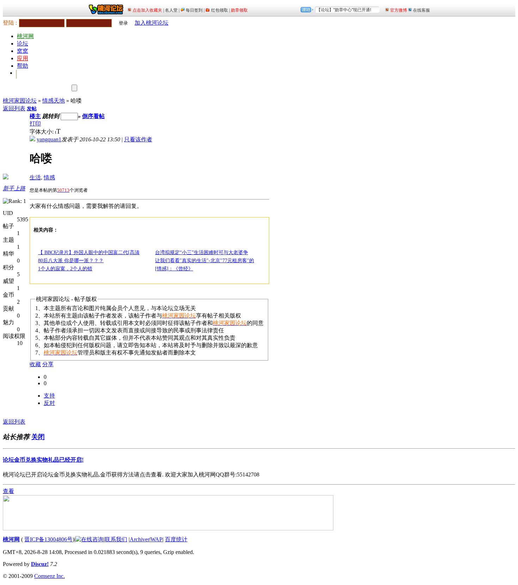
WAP (156, 539)
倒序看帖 (93, 116)
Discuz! (40, 564)
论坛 (22, 44)
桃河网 (25, 36)
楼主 (35, 116)
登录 (123, 23)
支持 (49, 396)
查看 (8, 491)
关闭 (38, 437)
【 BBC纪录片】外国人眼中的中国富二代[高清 (89, 252)
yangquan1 (49, 139)
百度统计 (176, 539)
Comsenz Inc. (49, 576)
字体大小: (42, 132)
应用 (22, 58)
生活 (35, 177)
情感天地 (53, 101)
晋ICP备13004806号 (48, 539)
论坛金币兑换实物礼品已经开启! (43, 460)
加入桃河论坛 (151, 23)
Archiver (139, 539)
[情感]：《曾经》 (174, 268)
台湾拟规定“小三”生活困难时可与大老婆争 (201, 252)
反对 (49, 403)
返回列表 (14, 108)
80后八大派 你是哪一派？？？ (71, 260)
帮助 (22, 66)
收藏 (35, 364)
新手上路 (14, 188)
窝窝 (22, 51)
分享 (48, 364)
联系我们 (116, 539)
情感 (49, 177)
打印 (35, 124)
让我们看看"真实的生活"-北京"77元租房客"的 (204, 260)
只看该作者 (138, 139)
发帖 (32, 108)
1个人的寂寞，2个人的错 (65, 268)
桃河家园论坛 (20, 101)
